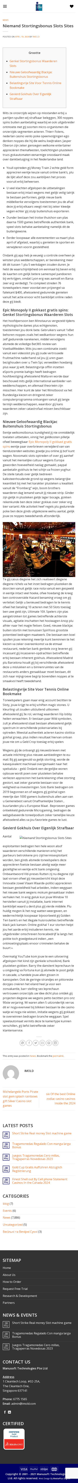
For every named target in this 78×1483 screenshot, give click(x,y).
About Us (9, 1275)
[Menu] (6, 6)
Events (7, 1211)
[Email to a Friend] (42, 1043)
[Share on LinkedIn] (55, 1043)
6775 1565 (20, 1399)
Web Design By (54, 1478)
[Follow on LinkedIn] (9, 1412)
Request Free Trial (15, 1289)
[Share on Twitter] (36, 1043)
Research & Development (20, 1296)
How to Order (12, 1282)
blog (6, 1204)
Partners (9, 1303)
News (6, 20)
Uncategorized (13, 1225)
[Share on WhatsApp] (23, 1043)
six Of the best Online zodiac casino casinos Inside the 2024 (60, 1098)
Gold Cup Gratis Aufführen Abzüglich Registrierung (37, 1169)
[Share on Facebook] (29, 1043)
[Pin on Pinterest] (49, 1043)
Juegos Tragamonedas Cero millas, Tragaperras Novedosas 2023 (36, 1157)
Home (7, 1268)
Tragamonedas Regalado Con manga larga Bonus (41, 1145)
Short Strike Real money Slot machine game (41, 1133)
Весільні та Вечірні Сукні (20, 1232)
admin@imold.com (23, 1404)
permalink (58, 1056)
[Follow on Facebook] (4, 1412)
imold (36, 36)
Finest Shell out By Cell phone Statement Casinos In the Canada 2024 (39, 1181)
